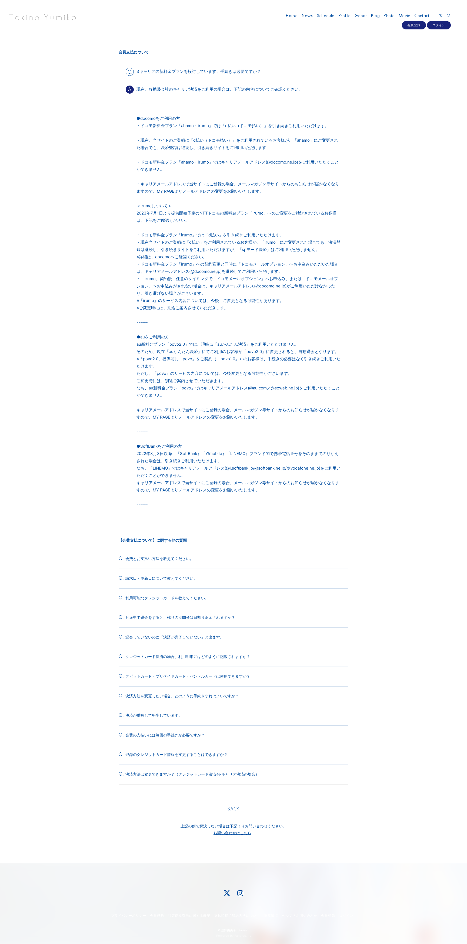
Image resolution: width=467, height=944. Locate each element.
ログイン (438, 25)
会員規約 (157, 916)
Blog (375, 16)
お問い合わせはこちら (232, 832)
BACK (233, 809)
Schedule (326, 16)
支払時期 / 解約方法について (237, 916)
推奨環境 (271, 916)
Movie (405, 16)
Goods (361, 16)
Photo (389, 16)
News (307, 16)
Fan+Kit (243, 930)
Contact (421, 16)
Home (292, 16)
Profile (344, 16)
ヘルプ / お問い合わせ (299, 916)
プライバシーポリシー (128, 916)
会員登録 (413, 25)
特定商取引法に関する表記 (189, 916)
